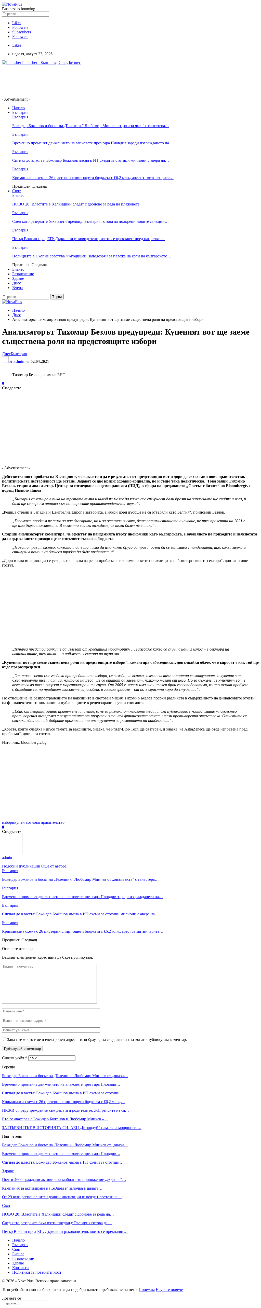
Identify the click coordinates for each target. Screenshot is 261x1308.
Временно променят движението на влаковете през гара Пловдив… (61, 1084)
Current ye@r (14, 1058)
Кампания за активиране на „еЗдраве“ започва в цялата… (52, 1188)
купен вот (23, 822)
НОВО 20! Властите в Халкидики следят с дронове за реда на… (58, 1214)
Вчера (17, 287)
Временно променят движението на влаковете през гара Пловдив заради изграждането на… (92, 143)
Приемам (147, 1289)
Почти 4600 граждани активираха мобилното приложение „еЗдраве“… (64, 1179)
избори (8, 822)
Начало (18, 108)
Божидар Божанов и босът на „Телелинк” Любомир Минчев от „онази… (65, 1075)
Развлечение (23, 274)
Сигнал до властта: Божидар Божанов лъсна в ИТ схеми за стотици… (63, 1093)
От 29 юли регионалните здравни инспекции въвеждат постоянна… (62, 1197)
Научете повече (169, 1289)
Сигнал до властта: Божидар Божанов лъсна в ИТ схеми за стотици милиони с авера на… (90, 160)
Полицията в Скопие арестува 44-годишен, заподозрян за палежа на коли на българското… (91, 256)
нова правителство (48, 822)
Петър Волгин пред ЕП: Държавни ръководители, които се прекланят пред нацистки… (88, 239)
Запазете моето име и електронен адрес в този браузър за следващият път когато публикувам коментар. (97, 1039)
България (20, 112)
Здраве (18, 278)
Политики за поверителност (36, 1272)
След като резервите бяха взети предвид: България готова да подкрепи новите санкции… (90, 221)
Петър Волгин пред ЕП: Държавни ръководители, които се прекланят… (65, 1231)
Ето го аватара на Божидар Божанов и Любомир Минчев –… (55, 1119)
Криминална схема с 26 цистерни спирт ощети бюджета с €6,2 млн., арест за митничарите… (93, 177)
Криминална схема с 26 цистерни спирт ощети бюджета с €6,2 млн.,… (63, 1101)
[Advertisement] (95, 80)
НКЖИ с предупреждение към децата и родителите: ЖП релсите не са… (65, 1110)
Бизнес (18, 195)
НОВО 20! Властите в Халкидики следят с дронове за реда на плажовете (75, 204)
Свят (16, 191)
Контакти (20, 1267)
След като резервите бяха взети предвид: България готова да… (57, 1223)
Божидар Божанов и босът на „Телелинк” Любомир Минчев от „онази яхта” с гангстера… (90, 125)
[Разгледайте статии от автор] (12, 853)
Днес (16, 283)
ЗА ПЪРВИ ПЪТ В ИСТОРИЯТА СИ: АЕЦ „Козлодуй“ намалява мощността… (71, 1127)
